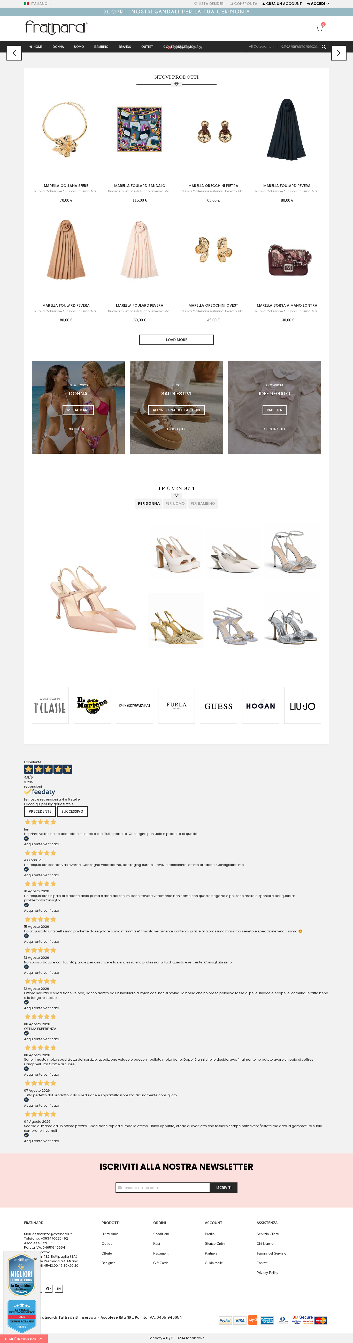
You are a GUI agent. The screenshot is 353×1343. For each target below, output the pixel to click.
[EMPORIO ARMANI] (134, 705)
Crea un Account (284, 3)
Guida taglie (214, 1263)
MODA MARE (78, 410)
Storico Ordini (215, 1244)
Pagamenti (161, 1253)
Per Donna (149, 503)
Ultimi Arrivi (110, 1234)
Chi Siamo (265, 1243)
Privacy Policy (267, 1273)
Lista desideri (212, 3)
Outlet (107, 1243)
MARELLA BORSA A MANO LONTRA (287, 305)
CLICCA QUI (273, 429)
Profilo (209, 1234)
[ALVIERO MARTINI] (50, 705)
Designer (108, 1263)
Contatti (262, 1263)
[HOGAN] (260, 705)
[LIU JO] (303, 705)
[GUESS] (218, 705)
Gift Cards (160, 1263)
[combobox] (287, 47)
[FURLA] (176, 705)
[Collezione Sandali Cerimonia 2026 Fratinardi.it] (176, 14)
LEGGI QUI (175, 429)
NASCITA (274, 410)
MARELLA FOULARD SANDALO (139, 185)
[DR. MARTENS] (92, 705)
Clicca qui (76, 429)
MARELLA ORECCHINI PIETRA (213, 185)
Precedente (40, 811)
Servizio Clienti (268, 1234)
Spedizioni (161, 1234)
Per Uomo (175, 503)
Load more (176, 339)
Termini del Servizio (271, 1253)
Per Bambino (203, 503)
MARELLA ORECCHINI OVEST (213, 305)
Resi (156, 1244)
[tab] (148, 504)
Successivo (72, 811)
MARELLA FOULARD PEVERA (287, 185)
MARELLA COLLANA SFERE (66, 185)
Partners (211, 1253)
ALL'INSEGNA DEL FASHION (176, 410)
